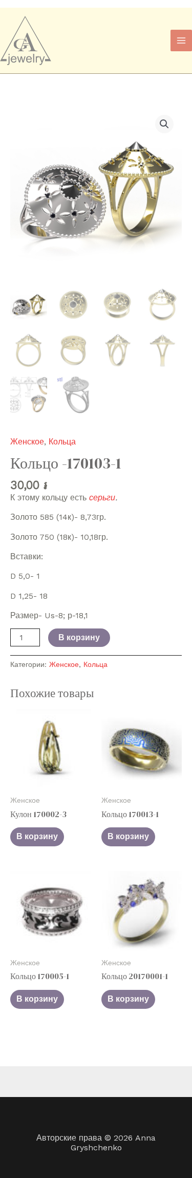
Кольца (62, 441)
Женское (27, 441)
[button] (164, 124)
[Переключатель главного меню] (181, 40)
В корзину (79, 637)
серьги (102, 497)
